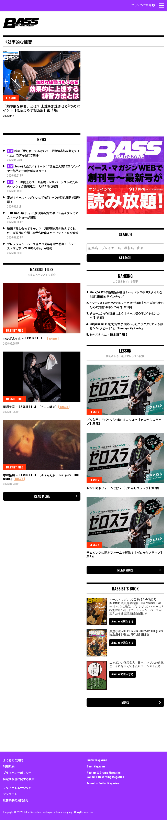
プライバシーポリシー (17, 772)
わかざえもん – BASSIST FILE (108, 334)
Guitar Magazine (97, 760)
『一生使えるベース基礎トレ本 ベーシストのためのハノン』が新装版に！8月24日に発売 (42, 184)
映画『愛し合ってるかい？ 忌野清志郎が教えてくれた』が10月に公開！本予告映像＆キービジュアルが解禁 (42, 230)
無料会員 (53, 338)
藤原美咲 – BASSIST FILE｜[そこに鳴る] (30, 406)
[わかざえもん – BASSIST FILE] (41, 308)
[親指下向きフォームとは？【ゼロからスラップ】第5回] (125, 458)
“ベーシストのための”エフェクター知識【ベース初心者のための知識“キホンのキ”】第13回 (127, 304)
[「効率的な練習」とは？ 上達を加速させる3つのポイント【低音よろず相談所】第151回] (41, 76)
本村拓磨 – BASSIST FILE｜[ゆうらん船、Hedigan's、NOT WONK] (41, 477)
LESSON (11, 98)
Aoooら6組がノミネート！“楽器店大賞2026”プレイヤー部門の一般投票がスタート (43, 168)
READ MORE (42, 496)
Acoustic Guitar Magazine (103, 783)
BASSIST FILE (14, 330)
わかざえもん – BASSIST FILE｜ (24, 338)
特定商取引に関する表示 (18, 779)
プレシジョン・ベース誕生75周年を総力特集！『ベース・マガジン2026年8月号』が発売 (41, 246)
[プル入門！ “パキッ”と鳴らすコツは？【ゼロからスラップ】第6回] (125, 390)
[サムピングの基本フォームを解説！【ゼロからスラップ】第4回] (125, 522)
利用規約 (8, 766)
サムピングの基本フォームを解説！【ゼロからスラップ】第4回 (125, 554)
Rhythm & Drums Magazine (104, 772)
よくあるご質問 (13, 760)
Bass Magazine (96, 766)
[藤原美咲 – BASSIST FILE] (41, 377)
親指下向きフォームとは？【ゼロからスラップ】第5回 (123, 488)
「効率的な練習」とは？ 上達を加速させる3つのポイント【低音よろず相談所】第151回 (41, 108)
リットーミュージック (17, 787)
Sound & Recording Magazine (105, 777)
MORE (125, 702)
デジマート (10, 793)
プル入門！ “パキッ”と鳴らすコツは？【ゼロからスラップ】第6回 (124, 421)
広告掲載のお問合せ (16, 800)
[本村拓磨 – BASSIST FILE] (41, 445)
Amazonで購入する (122, 621)
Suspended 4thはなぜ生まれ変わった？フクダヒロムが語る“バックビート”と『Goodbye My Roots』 (126, 326)
